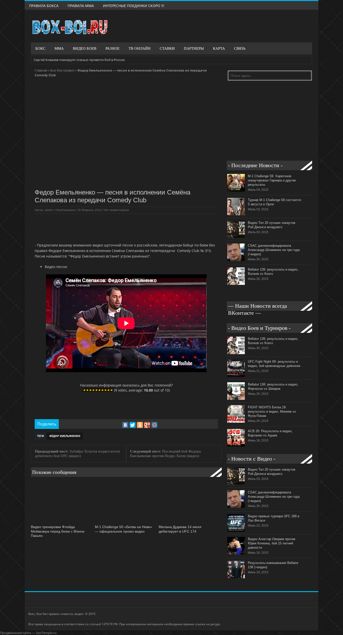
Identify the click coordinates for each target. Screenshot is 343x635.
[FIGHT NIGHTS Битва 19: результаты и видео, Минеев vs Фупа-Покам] (236, 421)
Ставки (167, 48)
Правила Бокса (44, 5)
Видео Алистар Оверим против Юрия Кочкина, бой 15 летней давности (271, 543)
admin (49, 210)
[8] (105, 390)
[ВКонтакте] (125, 425)
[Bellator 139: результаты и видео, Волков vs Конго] (236, 283)
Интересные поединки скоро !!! (133, 5)
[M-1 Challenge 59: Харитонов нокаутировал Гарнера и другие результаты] (236, 190)
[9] (108, 390)
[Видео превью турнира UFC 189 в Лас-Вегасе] (236, 530)
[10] (111, 390)
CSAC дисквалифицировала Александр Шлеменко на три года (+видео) (274, 250)
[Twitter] (133, 425)
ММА (59, 48)
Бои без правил (62, 70)
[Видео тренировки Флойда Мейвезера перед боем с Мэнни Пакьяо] (61, 522)
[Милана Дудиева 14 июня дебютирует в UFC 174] (189, 522)
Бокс (40, 48)
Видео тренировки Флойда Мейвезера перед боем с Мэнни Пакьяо (57, 531)
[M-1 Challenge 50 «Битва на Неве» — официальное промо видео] (125, 522)
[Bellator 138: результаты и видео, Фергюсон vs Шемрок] (236, 398)
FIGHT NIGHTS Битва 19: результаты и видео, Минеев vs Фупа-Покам (272, 411)
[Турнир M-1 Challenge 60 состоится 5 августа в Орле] (236, 214)
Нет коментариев (116, 210)
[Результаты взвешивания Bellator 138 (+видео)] (236, 577)
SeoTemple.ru (46, 632)
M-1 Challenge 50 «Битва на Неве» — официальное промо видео (123, 529)
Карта (219, 48)
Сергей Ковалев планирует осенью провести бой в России (79, 59)
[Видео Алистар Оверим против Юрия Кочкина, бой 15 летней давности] (236, 553)
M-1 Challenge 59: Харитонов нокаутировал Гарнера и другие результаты (272, 180)
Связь (240, 48)
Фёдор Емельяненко (64, 436)
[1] (84, 390)
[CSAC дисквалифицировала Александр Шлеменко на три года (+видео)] (236, 260)
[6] (99, 390)
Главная (41, 70)
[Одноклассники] (140, 425)
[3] (90, 390)
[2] (87, 390)
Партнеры (194, 48)
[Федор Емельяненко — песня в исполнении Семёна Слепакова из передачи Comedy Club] (126, 183)
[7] (102, 390)
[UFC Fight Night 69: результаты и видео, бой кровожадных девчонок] (236, 375)
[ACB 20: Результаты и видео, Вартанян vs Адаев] (236, 445)
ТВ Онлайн (140, 48)
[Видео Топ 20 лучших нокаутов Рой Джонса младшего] (236, 237)
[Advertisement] (126, 227)
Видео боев (84, 48)
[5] (96, 390)
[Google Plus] (147, 425)
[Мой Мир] (154, 425)
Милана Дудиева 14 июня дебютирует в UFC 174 (180, 529)
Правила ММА (81, 5)
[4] (93, 390)
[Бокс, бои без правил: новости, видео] (69, 27)
